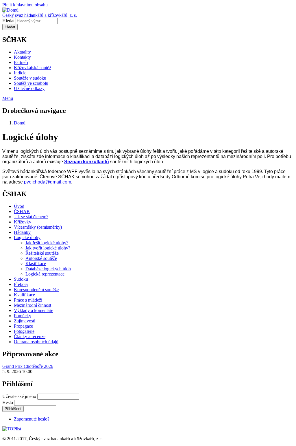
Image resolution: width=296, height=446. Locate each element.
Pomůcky (22, 315)
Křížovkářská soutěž (32, 67)
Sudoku (21, 279)
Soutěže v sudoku (30, 78)
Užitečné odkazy (29, 88)
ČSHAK (22, 211)
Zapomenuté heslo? (31, 418)
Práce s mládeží (28, 300)
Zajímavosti (24, 320)
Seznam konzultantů (86, 161)
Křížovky (22, 221)
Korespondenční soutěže (36, 289)
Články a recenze (29, 336)
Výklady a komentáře (33, 310)
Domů (19, 122)
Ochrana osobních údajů (36, 341)
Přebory (21, 284)
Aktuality (22, 51)
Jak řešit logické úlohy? (46, 242)
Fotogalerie (24, 331)
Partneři (21, 62)
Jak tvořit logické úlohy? (47, 247)
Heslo (7, 402)
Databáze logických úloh (48, 268)
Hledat (8, 20)
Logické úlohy (27, 237)
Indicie (20, 72)
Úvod (19, 206)
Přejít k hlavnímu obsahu (25, 4)
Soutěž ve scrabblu (31, 83)
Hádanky (22, 232)
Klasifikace (35, 263)
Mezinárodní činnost (32, 305)
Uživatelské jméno (19, 396)
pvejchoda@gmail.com (47, 181)
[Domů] (10, 10)
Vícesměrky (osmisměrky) (38, 227)
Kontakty (22, 57)
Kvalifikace (24, 294)
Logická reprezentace (44, 273)
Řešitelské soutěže (42, 253)
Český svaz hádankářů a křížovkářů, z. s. (39, 15)
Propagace (23, 326)
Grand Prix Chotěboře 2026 (27, 366)
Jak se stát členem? (31, 216)
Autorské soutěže (41, 258)
